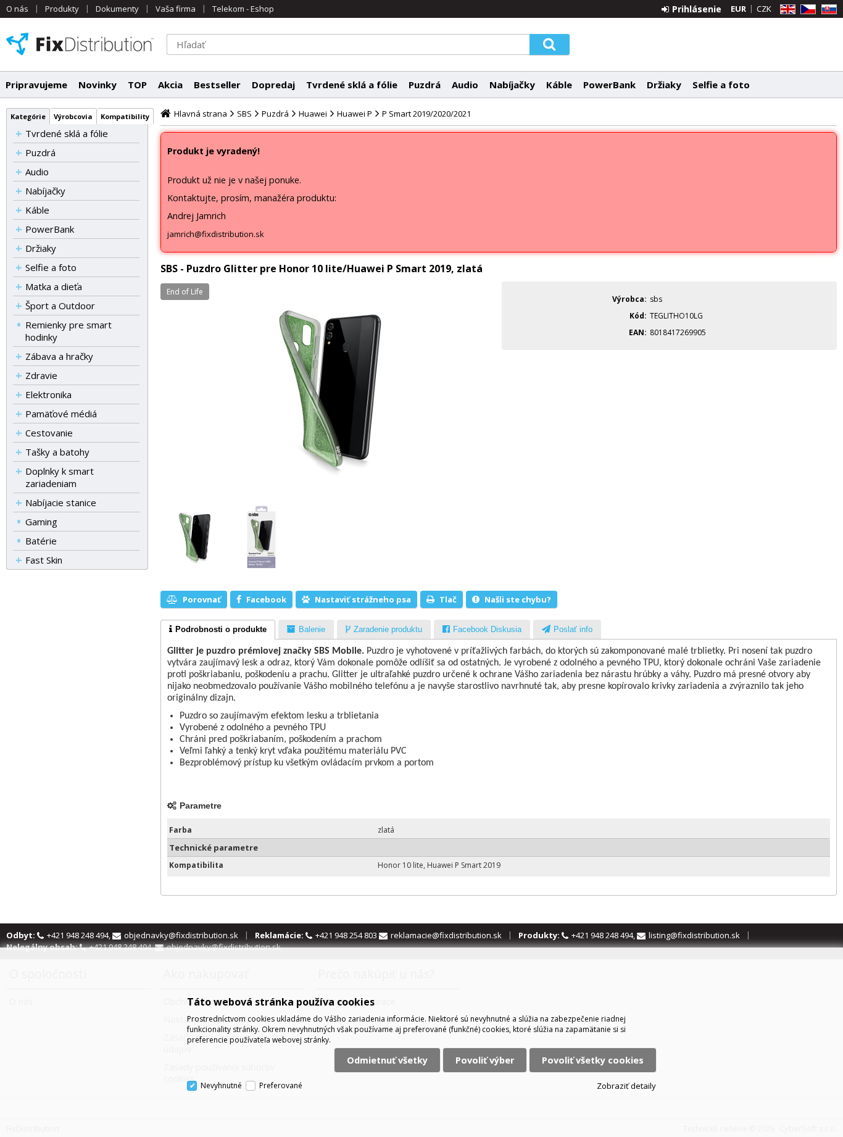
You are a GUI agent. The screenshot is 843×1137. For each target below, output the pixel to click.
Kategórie (28, 116)
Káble (559, 84)
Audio (465, 84)
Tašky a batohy (57, 452)
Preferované (280, 1085)
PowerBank (609, 84)
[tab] (217, 629)
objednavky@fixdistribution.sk (181, 935)
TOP (137, 84)
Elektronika (48, 394)
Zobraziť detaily (626, 1085)
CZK (764, 8)
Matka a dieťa (53, 286)
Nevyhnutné (221, 1085)
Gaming (41, 521)
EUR (738, 8)
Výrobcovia (73, 116)
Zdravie (41, 375)
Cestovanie (49, 433)
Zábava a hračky (59, 356)
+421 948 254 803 (347, 935)
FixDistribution (80, 44)
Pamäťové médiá (61, 413)
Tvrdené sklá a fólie (351, 84)
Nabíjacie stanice (60, 502)
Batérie (41, 541)
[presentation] (218, 629)
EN (786, 9)
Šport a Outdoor (60, 305)
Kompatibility (125, 116)
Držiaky (664, 84)
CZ (806, 9)
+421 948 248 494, (79, 935)
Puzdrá (425, 84)
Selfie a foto (721, 84)
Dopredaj (273, 84)
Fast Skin (43, 560)
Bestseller (217, 84)
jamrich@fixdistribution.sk (215, 233)
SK (827, 9)
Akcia (170, 84)
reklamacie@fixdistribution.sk (446, 935)
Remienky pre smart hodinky (68, 331)
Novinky (97, 84)
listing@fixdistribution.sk (694, 935)
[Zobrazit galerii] (328, 390)
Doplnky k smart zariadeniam (59, 477)
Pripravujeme (36, 84)
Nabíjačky (512, 84)
